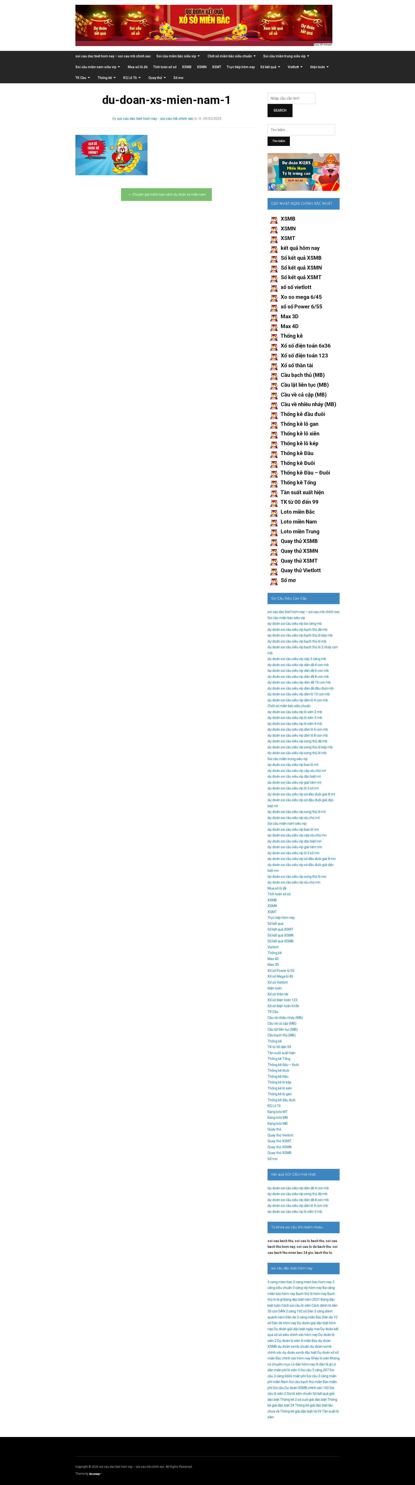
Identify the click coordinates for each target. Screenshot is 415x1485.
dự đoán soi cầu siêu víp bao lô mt (293, 765)
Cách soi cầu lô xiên (296, 1305)
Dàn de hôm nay (284, 1323)
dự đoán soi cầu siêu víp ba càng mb (295, 623)
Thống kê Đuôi (298, 463)
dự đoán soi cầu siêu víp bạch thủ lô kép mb (300, 635)
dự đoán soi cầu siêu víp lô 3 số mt (293, 788)
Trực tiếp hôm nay (241, 67)
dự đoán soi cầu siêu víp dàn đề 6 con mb (298, 671)
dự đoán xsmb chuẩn (293, 1346)
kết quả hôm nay (300, 248)
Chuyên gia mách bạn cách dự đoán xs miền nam (169, 194)
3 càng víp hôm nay (307, 1288)
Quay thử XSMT (299, 561)
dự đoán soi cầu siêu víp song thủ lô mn (297, 876)
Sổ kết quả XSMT (301, 277)
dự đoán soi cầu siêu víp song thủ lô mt (297, 812)
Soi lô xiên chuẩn (299, 1393)
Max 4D (290, 326)
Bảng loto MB (278, 1123)
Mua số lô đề (138, 67)
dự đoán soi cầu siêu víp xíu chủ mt (294, 818)
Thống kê (105, 78)
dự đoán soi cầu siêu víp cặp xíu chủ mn (297, 835)
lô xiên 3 (293, 1370)
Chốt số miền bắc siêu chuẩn (230, 56)
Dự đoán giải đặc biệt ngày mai (297, 1329)
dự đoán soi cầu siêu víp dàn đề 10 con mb (299, 682)
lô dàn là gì (324, 1364)
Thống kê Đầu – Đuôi (305, 473)
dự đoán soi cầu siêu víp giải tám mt (294, 782)
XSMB (186, 67)
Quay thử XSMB (299, 541)
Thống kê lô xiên (300, 434)
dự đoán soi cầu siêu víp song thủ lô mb (297, 753)
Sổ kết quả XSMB (301, 258)
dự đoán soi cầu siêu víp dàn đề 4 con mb (298, 665)
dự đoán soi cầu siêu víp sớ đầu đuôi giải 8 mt (301, 794)
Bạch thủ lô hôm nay (311, 1294)
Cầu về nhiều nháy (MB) (308, 404)
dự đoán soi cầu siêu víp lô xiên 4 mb (295, 724)
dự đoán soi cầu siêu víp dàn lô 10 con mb (299, 694)
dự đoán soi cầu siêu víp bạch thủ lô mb (297, 641)
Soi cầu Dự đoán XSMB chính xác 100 (301, 1388)
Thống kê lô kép (299, 443)
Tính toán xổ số (165, 67)
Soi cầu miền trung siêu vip (284, 56)
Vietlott (293, 67)
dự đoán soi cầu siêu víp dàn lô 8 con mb (298, 735)
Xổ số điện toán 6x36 (306, 346)
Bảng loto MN (278, 1117)
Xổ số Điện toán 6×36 (283, 1006)
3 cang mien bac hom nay (312, 1282)
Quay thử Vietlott (301, 570)
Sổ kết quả (268, 67)
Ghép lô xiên (320, 1358)
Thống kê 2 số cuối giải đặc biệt (303, 1399)
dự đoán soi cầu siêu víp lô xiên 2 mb (295, 712)
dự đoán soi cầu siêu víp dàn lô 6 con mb (298, 729)
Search (280, 110)
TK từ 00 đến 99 (299, 502)
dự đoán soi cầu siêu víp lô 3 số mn (293, 853)
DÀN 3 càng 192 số (292, 1311)
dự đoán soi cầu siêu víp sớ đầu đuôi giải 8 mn (302, 859)
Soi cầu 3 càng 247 (314, 1370)
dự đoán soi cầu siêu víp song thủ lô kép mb (300, 747)
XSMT (216, 67)
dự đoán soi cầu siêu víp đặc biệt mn (295, 841)
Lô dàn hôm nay (303, 1364)
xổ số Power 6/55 (301, 307)
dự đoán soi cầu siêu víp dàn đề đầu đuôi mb (301, 688)
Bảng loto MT (278, 1112)
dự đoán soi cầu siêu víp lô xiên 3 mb (295, 718)
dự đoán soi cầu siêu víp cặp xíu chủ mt (297, 771)
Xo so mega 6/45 (301, 297)
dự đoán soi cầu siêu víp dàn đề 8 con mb (298, 677)
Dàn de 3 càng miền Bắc (304, 1317)
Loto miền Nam (299, 522)
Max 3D (290, 316)
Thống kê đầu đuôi (303, 414)
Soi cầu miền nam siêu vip (95, 67)
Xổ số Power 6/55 (281, 971)
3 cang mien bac (280, 1282)
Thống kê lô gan (299, 424)
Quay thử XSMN (299, 551)
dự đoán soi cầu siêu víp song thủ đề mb (297, 741)
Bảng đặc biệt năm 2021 (301, 1299)
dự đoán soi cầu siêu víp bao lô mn (293, 829)
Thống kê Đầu (297, 453)
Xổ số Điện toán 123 (282, 1000)
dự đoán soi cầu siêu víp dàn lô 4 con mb (298, 700)
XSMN (202, 67)
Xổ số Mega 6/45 (280, 976)
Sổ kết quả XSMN (301, 268)
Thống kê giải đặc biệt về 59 (300, 1411)
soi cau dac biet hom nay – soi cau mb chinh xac (113, 56)
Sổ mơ (178, 78)
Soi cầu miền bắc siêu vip (176, 56)
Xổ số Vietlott (278, 982)
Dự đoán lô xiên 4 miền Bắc (297, 1341)
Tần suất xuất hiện (302, 492)
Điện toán (317, 67)
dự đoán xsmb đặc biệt (299, 1352)
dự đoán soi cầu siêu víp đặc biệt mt (294, 776)
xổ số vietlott (296, 287)
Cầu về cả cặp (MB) (304, 395)
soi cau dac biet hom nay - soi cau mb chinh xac (155, 118)
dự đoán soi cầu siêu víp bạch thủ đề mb (297, 629)
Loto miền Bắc (298, 512)
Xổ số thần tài (297, 365)
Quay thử (155, 78)
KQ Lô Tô (130, 78)
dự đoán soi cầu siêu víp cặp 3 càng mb (297, 659)
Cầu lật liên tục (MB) (305, 385)
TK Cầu (80, 78)
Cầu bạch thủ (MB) (303, 375)
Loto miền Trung (300, 532)
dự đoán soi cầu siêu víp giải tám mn (295, 847)
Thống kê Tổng (298, 483)
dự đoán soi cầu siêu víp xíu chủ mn (294, 882)
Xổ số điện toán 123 (304, 356)
